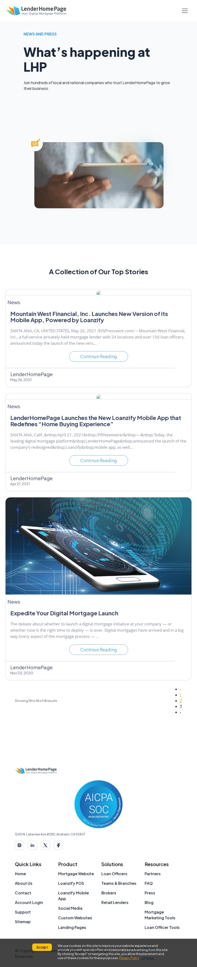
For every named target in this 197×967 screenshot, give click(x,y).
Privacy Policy (129, 958)
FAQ (149, 883)
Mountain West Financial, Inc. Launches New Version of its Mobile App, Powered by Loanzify (89, 316)
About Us (23, 883)
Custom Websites (75, 917)
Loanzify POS (71, 883)
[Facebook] (58, 845)
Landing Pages (72, 927)
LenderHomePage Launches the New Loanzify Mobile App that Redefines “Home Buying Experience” (95, 420)
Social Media (70, 908)
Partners (153, 873)
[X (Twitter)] (45, 845)
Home (20, 873)
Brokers (108, 892)
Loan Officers (114, 873)
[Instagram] (19, 845)
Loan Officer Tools (162, 927)
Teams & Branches (118, 883)
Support (23, 912)
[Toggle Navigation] (184, 10)
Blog (149, 902)
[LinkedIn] (32, 845)
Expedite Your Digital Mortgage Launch (64, 613)
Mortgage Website (76, 873)
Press (150, 892)
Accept (42, 947)
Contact (23, 892)
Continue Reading (98, 356)
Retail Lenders (115, 902)
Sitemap (23, 921)
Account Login (29, 902)
